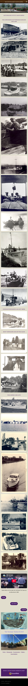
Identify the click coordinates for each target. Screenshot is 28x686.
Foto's (4, 652)
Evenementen (16, 652)
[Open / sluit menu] (26, 1)
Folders (23, 652)
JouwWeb (7, 683)
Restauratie (9, 652)
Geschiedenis (14, 654)
